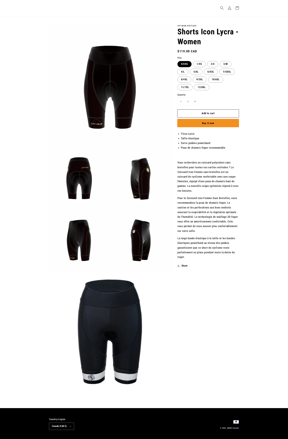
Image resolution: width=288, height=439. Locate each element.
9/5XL (199, 79)
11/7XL (185, 87)
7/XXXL (227, 71)
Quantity (181, 94)
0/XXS (184, 64)
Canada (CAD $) (59, 426)
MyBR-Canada (233, 428)
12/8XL (202, 87)
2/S (212, 64)
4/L (183, 71)
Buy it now (208, 123)
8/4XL (184, 79)
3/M (225, 64)
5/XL (196, 71)
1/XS (199, 64)
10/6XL (216, 79)
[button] (222, 8)
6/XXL (210, 71)
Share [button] (185, 265)
